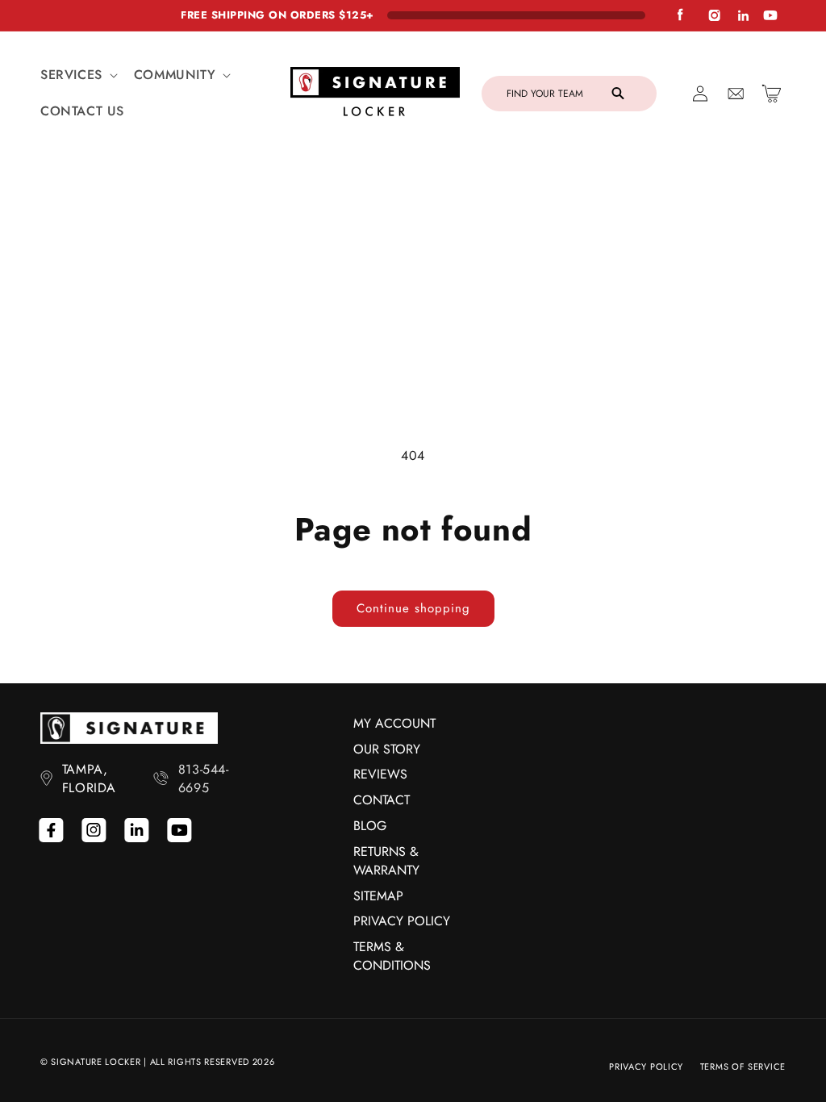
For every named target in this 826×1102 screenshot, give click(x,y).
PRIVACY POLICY (401, 921)
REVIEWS (380, 774)
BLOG (369, 825)
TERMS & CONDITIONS (392, 956)
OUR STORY (386, 749)
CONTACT (381, 800)
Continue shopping (413, 608)
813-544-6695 (203, 778)
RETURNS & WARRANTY (386, 860)
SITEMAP (378, 896)
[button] (77, 75)
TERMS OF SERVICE (743, 1066)
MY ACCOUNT (394, 723)
